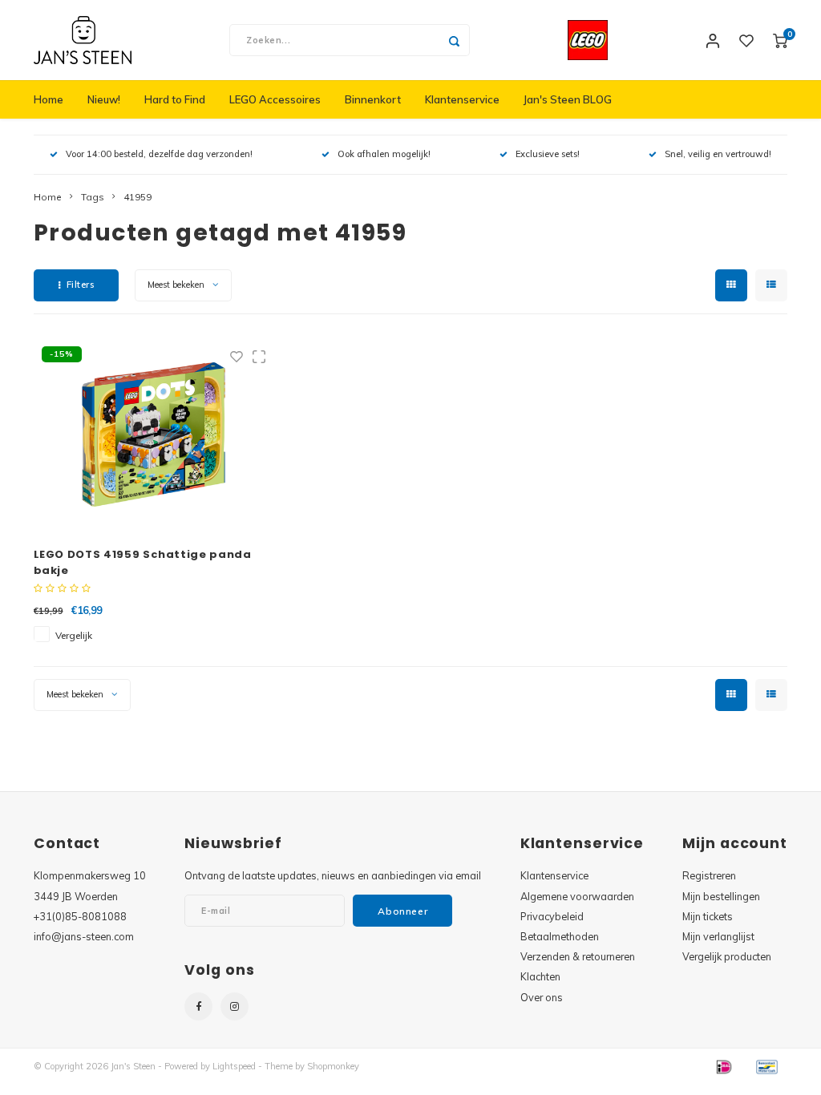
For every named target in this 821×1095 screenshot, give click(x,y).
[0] (780, 40)
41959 (137, 197)
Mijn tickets (707, 916)
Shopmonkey (333, 1066)
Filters (81, 284)
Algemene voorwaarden (577, 896)
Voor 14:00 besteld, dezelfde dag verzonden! (159, 154)
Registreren (709, 875)
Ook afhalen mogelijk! (384, 154)
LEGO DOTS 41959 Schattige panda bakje (143, 562)
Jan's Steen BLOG (568, 99)
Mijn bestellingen (721, 896)
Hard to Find (174, 99)
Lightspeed (234, 1066)
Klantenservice (462, 99)
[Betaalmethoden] (723, 1065)
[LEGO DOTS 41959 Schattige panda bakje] (154, 434)
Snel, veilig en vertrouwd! (718, 154)
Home (48, 99)
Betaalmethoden (559, 936)
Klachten (540, 976)
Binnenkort (373, 99)
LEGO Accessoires (275, 99)
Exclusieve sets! (548, 154)
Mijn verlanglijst (718, 936)
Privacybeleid (552, 916)
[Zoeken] (454, 40)
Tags (92, 197)
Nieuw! (103, 99)
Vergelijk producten (726, 956)
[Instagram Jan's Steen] (234, 1006)
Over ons (541, 997)
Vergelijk (73, 635)
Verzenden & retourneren (577, 956)
